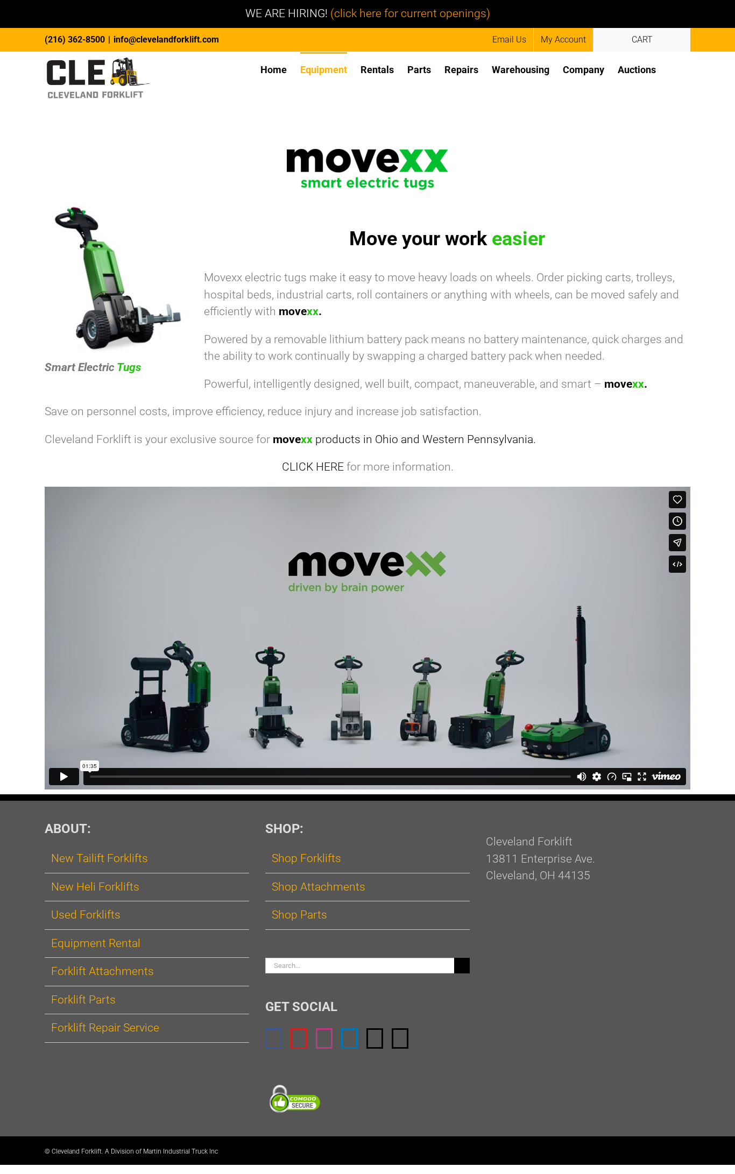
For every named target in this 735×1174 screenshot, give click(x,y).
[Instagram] (324, 1038)
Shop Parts (299, 914)
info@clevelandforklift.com (166, 39)
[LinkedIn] (349, 1038)
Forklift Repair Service (105, 1027)
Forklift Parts (83, 999)
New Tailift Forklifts (99, 858)
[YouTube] (299, 1038)
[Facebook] (273, 1038)
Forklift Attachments (102, 971)
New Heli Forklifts (95, 886)
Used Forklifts (86, 914)
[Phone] (400, 1038)
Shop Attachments (318, 886)
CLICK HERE (313, 466)
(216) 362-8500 (75, 39)
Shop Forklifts (306, 858)
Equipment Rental (95, 943)
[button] (673, 69)
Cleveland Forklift (77, 1151)
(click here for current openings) (410, 13)
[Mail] (374, 1038)
